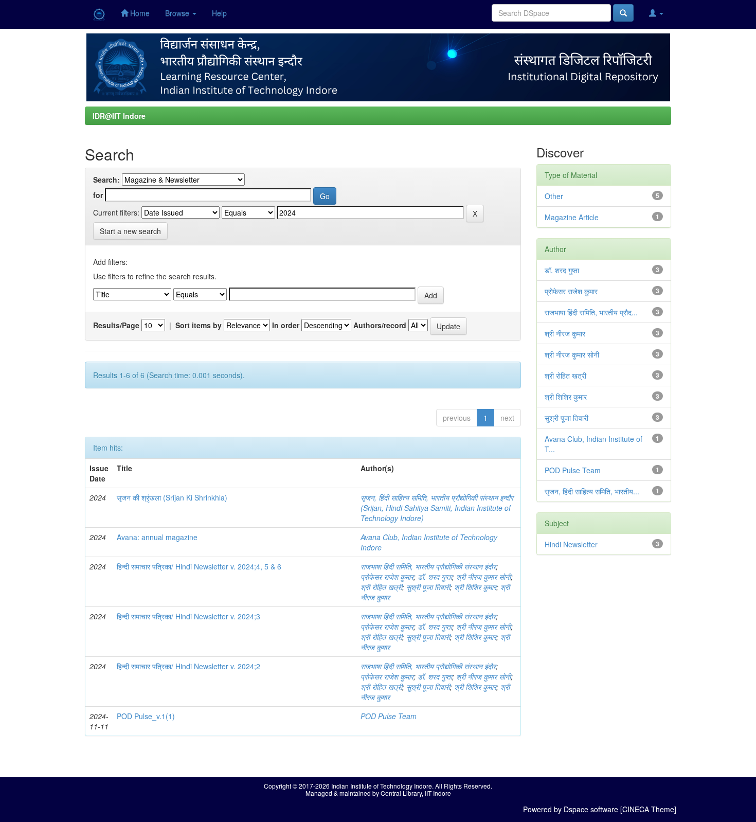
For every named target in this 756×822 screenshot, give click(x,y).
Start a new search (130, 231)
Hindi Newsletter (571, 544)
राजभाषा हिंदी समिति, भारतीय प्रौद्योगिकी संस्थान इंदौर (428, 566)
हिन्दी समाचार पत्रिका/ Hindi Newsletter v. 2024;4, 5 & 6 (199, 566)
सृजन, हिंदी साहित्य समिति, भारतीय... (592, 491)
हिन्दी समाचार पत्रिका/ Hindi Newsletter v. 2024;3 (188, 616)
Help (219, 13)
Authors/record (379, 325)
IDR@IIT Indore (119, 116)
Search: (106, 179)
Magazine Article (572, 217)
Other (554, 196)
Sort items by (198, 325)
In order (285, 325)
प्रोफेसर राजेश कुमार (387, 576)
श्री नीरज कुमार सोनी (483, 576)
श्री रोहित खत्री (381, 587)
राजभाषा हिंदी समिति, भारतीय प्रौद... (591, 312)
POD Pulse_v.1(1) (146, 716)
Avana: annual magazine (157, 537)
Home (139, 13)
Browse (178, 13)
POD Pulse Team (389, 716)
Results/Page (116, 325)
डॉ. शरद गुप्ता (435, 576)
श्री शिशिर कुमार (475, 587)
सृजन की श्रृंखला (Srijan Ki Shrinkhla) (172, 497)
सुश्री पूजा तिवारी (428, 587)
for (98, 195)
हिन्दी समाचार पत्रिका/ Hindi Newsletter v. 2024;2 (188, 666)
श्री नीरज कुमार (565, 333)
